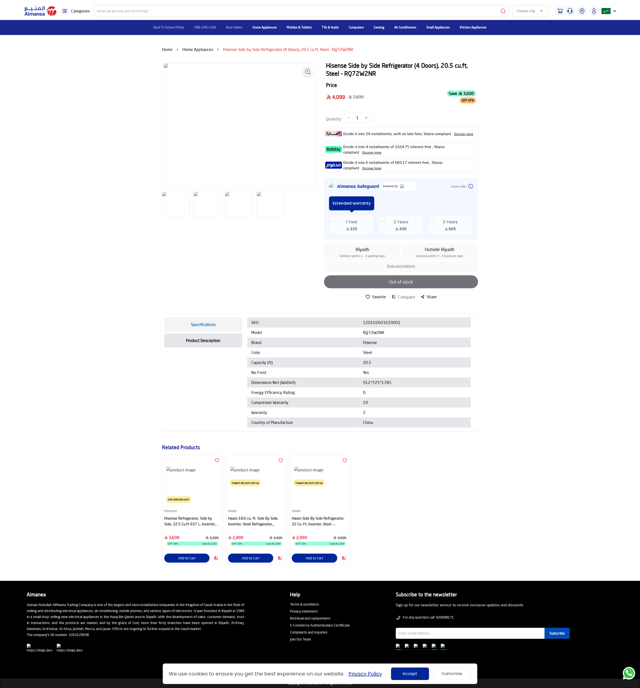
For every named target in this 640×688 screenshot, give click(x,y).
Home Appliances (197, 49)
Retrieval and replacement (310, 618)
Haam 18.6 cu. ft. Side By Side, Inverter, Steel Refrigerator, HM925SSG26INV (253, 521)
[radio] (351, 225)
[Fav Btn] (217, 460)
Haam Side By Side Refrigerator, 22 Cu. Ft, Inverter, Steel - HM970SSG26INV (318, 521)
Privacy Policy (365, 673)
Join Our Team (300, 639)
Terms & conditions (304, 604)
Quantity (334, 118)
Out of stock (401, 282)
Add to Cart (187, 558)
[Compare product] (216, 558)
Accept (409, 674)
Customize (452, 674)
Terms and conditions (401, 266)
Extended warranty (352, 203)
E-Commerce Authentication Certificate (320, 625)
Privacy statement (304, 611)
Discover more (463, 134)
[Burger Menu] (64, 11)
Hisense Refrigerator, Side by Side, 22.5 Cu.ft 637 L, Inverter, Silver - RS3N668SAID (190, 521)
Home (167, 49)
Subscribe (557, 633)
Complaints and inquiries (309, 632)
